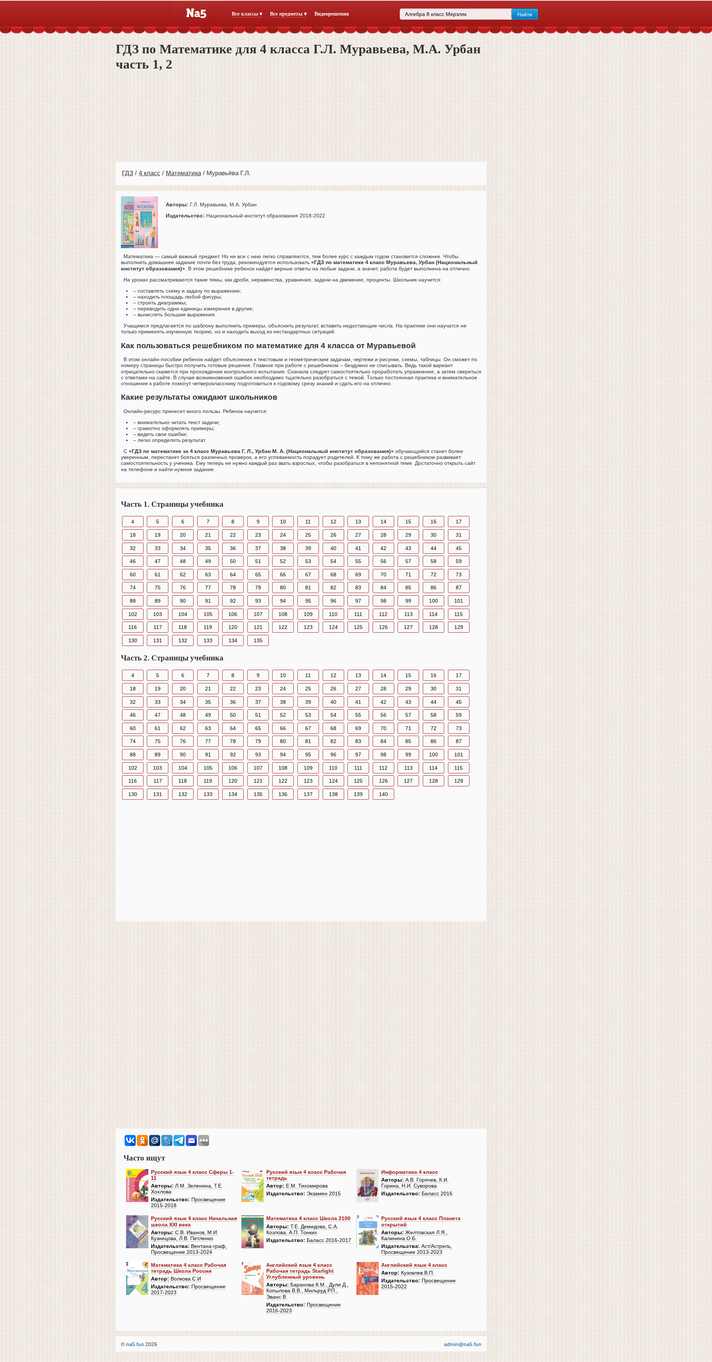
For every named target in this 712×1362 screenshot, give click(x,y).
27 (358, 535)
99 (408, 601)
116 (132, 627)
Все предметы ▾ (288, 14)
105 (208, 614)
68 (333, 574)
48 (183, 561)
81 (308, 587)
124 (333, 627)
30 (433, 535)
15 (408, 522)
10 (283, 522)
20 (183, 535)
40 (333, 548)
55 (358, 561)
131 (157, 640)
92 (233, 601)
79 (258, 587)
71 (408, 574)
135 (258, 640)
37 (258, 548)
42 (383, 548)
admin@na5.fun (462, 1344)
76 (183, 587)
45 (459, 548)
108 (282, 614)
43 (408, 548)
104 (182, 614)
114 (433, 614)
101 (458, 601)
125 (358, 627)
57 (408, 561)
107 (258, 614)
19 (158, 535)
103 (157, 614)
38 (283, 548)
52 (283, 561)
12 (333, 522)
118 (182, 627)
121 (258, 627)
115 (458, 614)
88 (133, 601)
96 (333, 601)
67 (308, 574)
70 (383, 574)
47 (158, 561)
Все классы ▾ (247, 14)
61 (158, 574)
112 (383, 614)
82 (333, 587)
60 (133, 574)
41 (358, 548)
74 (133, 587)
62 (183, 574)
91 (208, 601)
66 (283, 574)
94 (283, 601)
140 (383, 794)
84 (383, 587)
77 (208, 587)
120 (232, 627)
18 (133, 535)
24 (283, 535)
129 (458, 627)
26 (333, 535)
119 (208, 627)
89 (158, 601)
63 (208, 574)
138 (333, 794)
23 (258, 535)
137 (308, 794)
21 (208, 535)
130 (132, 640)
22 (233, 535)
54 (333, 561)
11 (308, 522)
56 (383, 561)
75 (158, 587)
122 (282, 627)
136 (282, 794)
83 (358, 587)
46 (133, 561)
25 (308, 535)
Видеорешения (331, 14)
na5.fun (135, 1344)
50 (233, 561)
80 (283, 587)
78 (233, 587)
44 (433, 548)
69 (358, 574)
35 (208, 548)
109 (308, 614)
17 (459, 522)
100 (433, 601)
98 (383, 601)
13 (358, 522)
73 (459, 574)
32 (133, 548)
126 (383, 627)
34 (183, 548)
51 (258, 561)
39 (308, 548)
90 (183, 601)
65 (258, 574)
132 (182, 640)
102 (132, 614)
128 (433, 627)
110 (333, 614)
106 (232, 614)
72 (433, 574)
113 (408, 614)
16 (433, 522)
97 (358, 601)
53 (308, 561)
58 (433, 561)
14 (383, 522)
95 (308, 601)
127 (408, 627)
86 (433, 587)
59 (459, 561)
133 (208, 640)
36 (233, 548)
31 (459, 535)
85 (408, 587)
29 (408, 535)
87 (459, 587)
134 (232, 640)
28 (383, 535)
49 (208, 561)
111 (358, 614)
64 (233, 574)
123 (308, 627)
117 (158, 627)
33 (158, 548)
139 (358, 794)
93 (258, 601)
